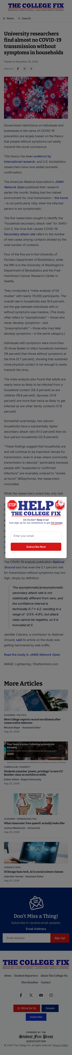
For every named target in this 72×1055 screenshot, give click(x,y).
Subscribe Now (36, 546)
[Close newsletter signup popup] (61, 503)
